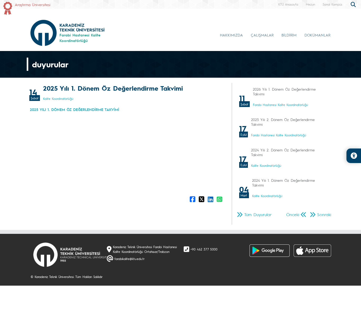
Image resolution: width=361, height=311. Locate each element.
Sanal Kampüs (332, 4)
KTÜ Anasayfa (288, 4)
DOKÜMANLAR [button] (317, 35)
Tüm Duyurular (258, 214)
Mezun (310, 4)
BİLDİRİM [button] (289, 35)
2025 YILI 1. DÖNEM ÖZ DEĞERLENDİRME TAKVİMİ (74, 109)
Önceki (292, 214)
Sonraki (324, 214)
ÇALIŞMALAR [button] (262, 35)
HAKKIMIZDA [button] (231, 35)
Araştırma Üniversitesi (32, 4)
